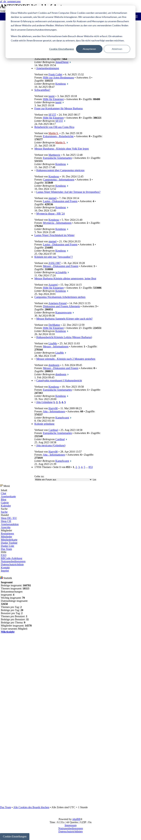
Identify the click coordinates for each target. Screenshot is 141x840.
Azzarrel (53, 284)
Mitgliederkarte (9, 539)
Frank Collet (55, 74)
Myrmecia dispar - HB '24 (50, 213)
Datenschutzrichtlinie (12, 564)
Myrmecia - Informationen (57, 222)
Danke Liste (7, 545)
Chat (3, 493)
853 (91, 467)
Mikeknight (7, 631)
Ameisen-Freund (57, 303)
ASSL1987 (54, 263)
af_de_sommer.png (10, 1)
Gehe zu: (39, 476)
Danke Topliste (9, 542)
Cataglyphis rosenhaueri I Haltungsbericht (59, 380)
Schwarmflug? (42, 89)
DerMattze (54, 324)
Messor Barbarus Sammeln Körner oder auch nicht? (64, 318)
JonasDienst (61, 62)
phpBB (76, 819)
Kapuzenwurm (63, 312)
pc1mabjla (61, 272)
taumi (51, 96)
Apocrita (5, 527)
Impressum (71, 825)
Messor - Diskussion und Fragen (60, 266)
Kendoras (60, 83)
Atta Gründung (44, 402)
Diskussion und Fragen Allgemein (61, 306)
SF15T (52, 114)
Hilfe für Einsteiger (53, 99)
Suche (4, 511)
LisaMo (52, 343)
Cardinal (53, 430)
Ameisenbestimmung (47, 68)
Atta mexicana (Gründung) (50, 445)
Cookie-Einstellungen (61, 48)
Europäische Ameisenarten (57, 157)
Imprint (5, 570)
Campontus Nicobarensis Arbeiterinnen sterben (59, 297)
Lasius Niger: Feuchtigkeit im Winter (54, 235)
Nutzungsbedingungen (13, 561)
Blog (3, 499)
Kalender (6, 505)
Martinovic (54, 154)
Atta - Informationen (54, 411)
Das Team (6, 549)
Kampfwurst (62, 417)
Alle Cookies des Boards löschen (31, 807)
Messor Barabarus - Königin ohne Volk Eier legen (61, 148)
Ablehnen (117, 48)
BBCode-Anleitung (11, 558)
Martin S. (53, 133)
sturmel (52, 198)
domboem (53, 365)
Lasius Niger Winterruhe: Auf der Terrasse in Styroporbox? (68, 191)
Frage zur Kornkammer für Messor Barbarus (58, 108)
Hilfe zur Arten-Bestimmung (58, 77)
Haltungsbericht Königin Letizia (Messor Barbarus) (64, 337)
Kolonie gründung (44, 423)
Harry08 (53, 408)
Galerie (5, 502)
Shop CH (6, 521)
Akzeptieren (89, 48)
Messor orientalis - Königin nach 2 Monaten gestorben (65, 358)
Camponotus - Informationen (58, 179)
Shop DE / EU (9, 518)
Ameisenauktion (10, 524)
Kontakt (5, 567)
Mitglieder (6, 536)
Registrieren (7, 533)
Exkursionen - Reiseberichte (58, 136)
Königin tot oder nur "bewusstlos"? (53, 256)
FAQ (3, 555)
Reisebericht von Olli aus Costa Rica (54, 127)
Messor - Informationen (55, 346)
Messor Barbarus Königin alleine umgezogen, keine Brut (65, 278)
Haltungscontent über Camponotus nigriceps (60, 170)
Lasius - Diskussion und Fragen (60, 201)
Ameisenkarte (8, 496)
